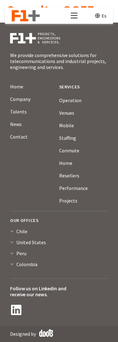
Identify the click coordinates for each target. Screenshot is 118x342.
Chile (21, 231)
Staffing (67, 138)
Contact (19, 137)
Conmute (69, 150)
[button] (59, 234)
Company (20, 99)
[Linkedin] (16, 310)
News (16, 124)
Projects (68, 200)
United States (31, 242)
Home (16, 86)
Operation (70, 100)
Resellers (69, 175)
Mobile (66, 125)
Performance (73, 188)
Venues (66, 113)
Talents (18, 111)
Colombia (26, 264)
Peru (21, 253)
